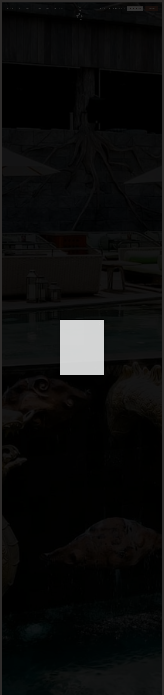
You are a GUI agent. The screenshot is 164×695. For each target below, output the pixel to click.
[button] (100, 323)
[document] (82, 347)
